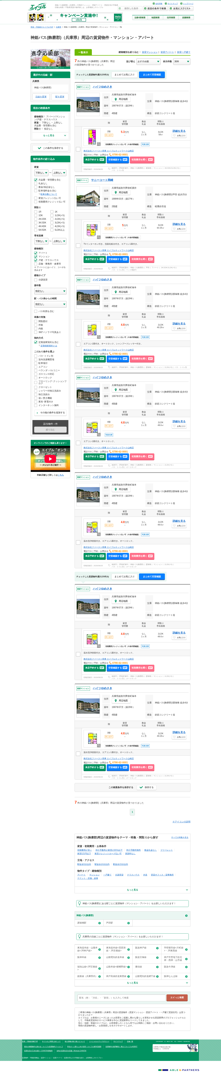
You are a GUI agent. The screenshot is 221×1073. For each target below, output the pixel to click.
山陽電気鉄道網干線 (145, 976)
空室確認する (117, 159)
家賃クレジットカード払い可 (108, 853)
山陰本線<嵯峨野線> (116, 966)
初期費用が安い (84, 850)
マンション (157, 168)
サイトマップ (172, 3)
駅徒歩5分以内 (84, 864)
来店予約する (94, 159)
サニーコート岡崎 (102, 179)
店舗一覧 (130, 1041)
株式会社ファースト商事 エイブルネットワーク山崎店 (109, 151)
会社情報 (158, 3)
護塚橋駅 (81, 922)
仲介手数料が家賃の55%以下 (109, 850)
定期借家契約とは (49, 346)
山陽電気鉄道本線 (115, 957)
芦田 (147, 268)
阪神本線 (81, 957)
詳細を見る (179, 130)
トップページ (188, 3)
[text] (121, 997)
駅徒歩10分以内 (102, 864)
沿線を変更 (41, 96)
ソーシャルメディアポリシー (99, 1041)
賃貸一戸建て (183, 52)
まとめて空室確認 (152, 74)
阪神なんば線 (170, 976)
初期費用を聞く (142, 159)
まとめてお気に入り (124, 74)
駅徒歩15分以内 (120, 864)
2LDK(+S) (168, 367)
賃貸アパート (167, 52)
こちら (61, 475)
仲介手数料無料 (133, 850)
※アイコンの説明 (181, 821)
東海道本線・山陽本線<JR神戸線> (87, 949)
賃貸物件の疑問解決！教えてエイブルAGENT (121, 1046)
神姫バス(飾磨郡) (136, 168)
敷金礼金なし (150, 850)
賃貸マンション (150, 52)
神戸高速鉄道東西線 (116, 976)
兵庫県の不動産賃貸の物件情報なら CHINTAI (161, 1048)
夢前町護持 (123, 268)
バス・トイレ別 (118, 170)
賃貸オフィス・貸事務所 (162, 875)
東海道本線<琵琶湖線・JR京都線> (116, 949)
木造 (145, 875)
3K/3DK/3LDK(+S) (172, 168)
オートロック (131, 467)
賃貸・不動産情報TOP (30, 1041)
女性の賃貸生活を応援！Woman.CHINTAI (71, 1051)
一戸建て (107, 875)
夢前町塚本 (123, 168)
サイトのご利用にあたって (51, 1041)
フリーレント (166, 850)
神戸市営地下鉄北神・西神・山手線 (173, 958)
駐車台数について (49, 194)
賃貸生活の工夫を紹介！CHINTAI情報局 (38, 1051)
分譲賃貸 (119, 875)
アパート (155, 268)
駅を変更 (59, 96)
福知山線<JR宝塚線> (87, 968)
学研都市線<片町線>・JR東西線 (173, 949)
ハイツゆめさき (102, 86)
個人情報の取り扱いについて (75, 1041)
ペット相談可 (131, 270)
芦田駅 (109, 922)
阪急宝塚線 (140, 957)
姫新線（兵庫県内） (87, 976)
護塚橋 (148, 168)
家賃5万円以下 (84, 853)
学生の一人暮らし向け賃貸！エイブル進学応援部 (84, 1046)
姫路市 (114, 168)
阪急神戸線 (140, 947)
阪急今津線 (169, 966)
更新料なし (130, 853)
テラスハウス (133, 875)
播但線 (138, 966)
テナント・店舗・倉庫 (87, 878)
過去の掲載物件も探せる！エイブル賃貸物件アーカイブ (43, 1046)
